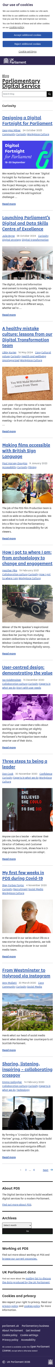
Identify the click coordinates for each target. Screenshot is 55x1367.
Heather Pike (9, 570)
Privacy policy (10, 1340)
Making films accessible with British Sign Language (26, 450)
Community (9, 134)
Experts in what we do (26, 778)
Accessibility (9, 467)
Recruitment (20, 889)
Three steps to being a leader (24, 764)
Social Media (35, 889)
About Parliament (12, 1330)
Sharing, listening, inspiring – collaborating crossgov (27, 1069)
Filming (32, 467)
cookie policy (16, 27)
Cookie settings (28, 51)
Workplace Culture (38, 134)
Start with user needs (28, 688)
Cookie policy (9, 1335)
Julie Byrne (8, 236)
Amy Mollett (9, 983)
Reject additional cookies (27, 43)
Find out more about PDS (16, 1204)
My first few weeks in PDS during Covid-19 (23, 875)
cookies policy (32, 1306)
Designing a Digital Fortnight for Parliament (27, 120)
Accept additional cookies (27, 35)
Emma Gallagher (12, 1082)
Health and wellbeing (33, 356)
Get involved (33, 1330)
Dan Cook (7, 774)
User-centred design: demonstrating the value (27, 670)
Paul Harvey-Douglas (14, 463)
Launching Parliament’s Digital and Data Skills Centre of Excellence (26, 223)
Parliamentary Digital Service (21, 83)
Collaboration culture (15, 574)
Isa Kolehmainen (11, 680)
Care (38, 352)
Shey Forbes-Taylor (13, 885)
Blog (5, 76)
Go (27, 1231)
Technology (23, 1090)
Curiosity (21, 134)
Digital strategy (11, 240)
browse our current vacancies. (19, 1258)
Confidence (45, 774)
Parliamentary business (35, 1326)
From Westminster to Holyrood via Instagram (26, 973)
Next (45, 1170)
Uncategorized (11, 360)
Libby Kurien (9, 352)
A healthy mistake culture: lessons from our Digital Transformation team (27, 337)
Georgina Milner (11, 130)
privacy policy (10, 1306)
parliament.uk (10, 1326)
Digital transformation (35, 240)
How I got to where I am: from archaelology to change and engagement (27, 557)
